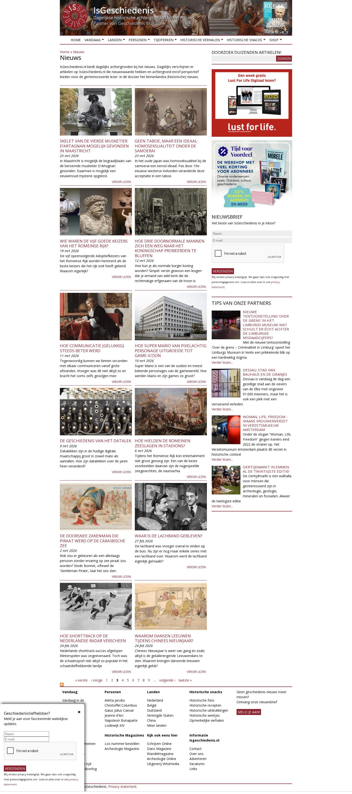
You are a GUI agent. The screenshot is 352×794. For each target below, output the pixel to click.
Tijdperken (162, 41)
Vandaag (92, 41)
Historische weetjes (204, 715)
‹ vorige (96, 680)
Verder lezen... (222, 362)
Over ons (196, 753)
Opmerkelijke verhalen (206, 720)
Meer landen (156, 725)
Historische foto (201, 700)
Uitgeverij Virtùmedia (163, 763)
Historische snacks (243, 41)
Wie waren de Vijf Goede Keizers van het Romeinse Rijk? (94, 243)
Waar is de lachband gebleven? (168, 536)
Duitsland (154, 710)
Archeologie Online (161, 758)
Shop (272, 41)
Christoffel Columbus (121, 705)
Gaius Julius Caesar (119, 710)
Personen (137, 41)
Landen (113, 41)
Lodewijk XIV (114, 725)
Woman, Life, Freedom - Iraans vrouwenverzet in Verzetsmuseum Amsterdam (265, 423)
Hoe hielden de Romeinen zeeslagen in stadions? (162, 443)
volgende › (167, 680)
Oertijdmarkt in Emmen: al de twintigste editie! (266, 469)
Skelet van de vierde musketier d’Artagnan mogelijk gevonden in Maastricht (94, 145)
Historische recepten (205, 705)
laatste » (185, 680)
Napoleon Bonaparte (121, 720)
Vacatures (197, 763)
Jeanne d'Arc (114, 715)
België (152, 705)
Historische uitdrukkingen (208, 710)
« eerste (81, 680)
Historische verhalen (199, 41)
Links (193, 768)
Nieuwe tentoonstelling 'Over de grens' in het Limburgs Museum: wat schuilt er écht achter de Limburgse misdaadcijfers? (266, 324)
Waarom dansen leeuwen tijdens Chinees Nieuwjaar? (164, 638)
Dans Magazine (159, 748)
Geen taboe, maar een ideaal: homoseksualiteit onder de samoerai (166, 145)
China (151, 720)
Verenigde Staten (160, 715)
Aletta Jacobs (115, 700)
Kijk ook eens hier (162, 735)
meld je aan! (249, 712)
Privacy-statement (122, 786)
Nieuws (79, 52)
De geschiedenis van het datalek (95, 440)
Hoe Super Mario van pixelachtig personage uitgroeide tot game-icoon (170, 350)
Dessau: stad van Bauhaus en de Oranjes (265, 372)
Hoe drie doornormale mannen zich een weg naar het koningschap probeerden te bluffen (169, 248)
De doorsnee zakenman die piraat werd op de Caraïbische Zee (92, 540)
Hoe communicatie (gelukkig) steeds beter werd (92, 348)
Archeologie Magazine (122, 748)
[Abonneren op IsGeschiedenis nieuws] (133, 684)
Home (76, 40)
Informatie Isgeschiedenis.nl (204, 738)
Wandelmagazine (160, 753)
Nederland (155, 700)
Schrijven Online (159, 743)
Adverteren (197, 758)
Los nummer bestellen (122, 743)
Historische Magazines (124, 735)
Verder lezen (121, 182)
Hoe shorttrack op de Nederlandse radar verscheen (93, 638)
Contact (195, 748)
